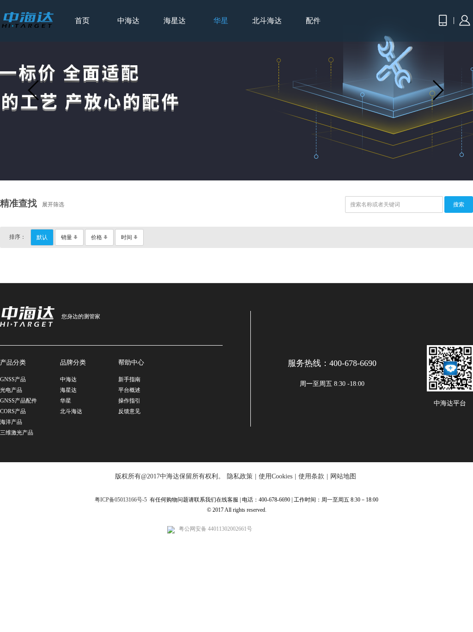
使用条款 (311, 476)
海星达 (175, 21)
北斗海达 (267, 21)
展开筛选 (53, 204)
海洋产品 (11, 422)
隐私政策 (240, 476)
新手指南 (129, 379)
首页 (82, 21)
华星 (220, 21)
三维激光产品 (16, 432)
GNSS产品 (13, 379)
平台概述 (129, 390)
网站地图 (343, 476)
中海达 (128, 21)
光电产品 (11, 390)
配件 (313, 21)
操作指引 (129, 400)
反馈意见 (129, 411)
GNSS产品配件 (18, 400)
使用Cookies (275, 476)
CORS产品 (13, 411)
